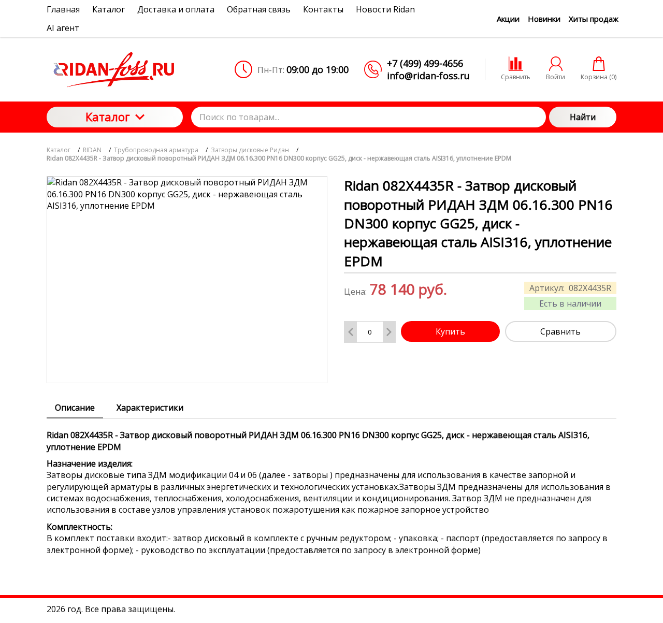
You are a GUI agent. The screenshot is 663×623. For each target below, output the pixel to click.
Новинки (544, 18)
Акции (508, 18)
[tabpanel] (331, 487)
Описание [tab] (75, 407)
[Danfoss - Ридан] (115, 69)
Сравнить (560, 331)
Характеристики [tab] (150, 407)
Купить (450, 331)
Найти (583, 117)
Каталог (107, 116)
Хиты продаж (593, 18)
